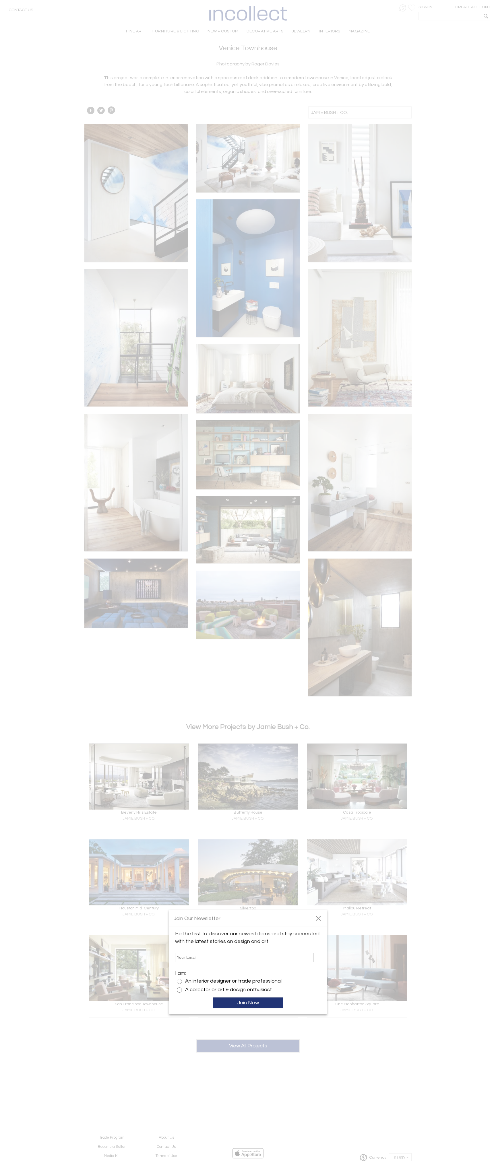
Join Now (248, 1003)
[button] (318, 918)
